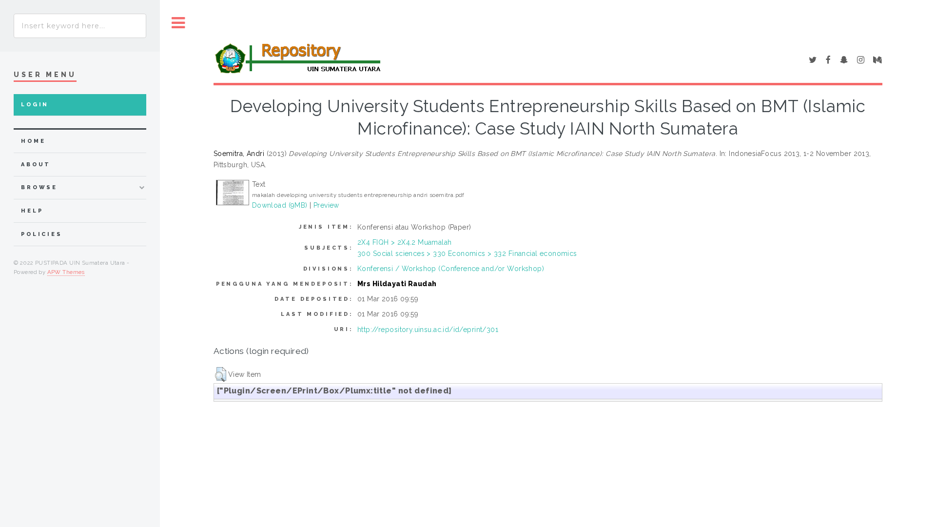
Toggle (178, 23)
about (36, 164)
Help (32, 211)
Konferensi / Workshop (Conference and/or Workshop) (450, 269)
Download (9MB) (280, 205)
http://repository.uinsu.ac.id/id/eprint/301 (427, 329)
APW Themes (66, 272)
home (33, 141)
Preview (326, 205)
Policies (41, 234)
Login (35, 104)
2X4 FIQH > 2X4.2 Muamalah (404, 242)
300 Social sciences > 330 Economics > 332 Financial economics (467, 253)
